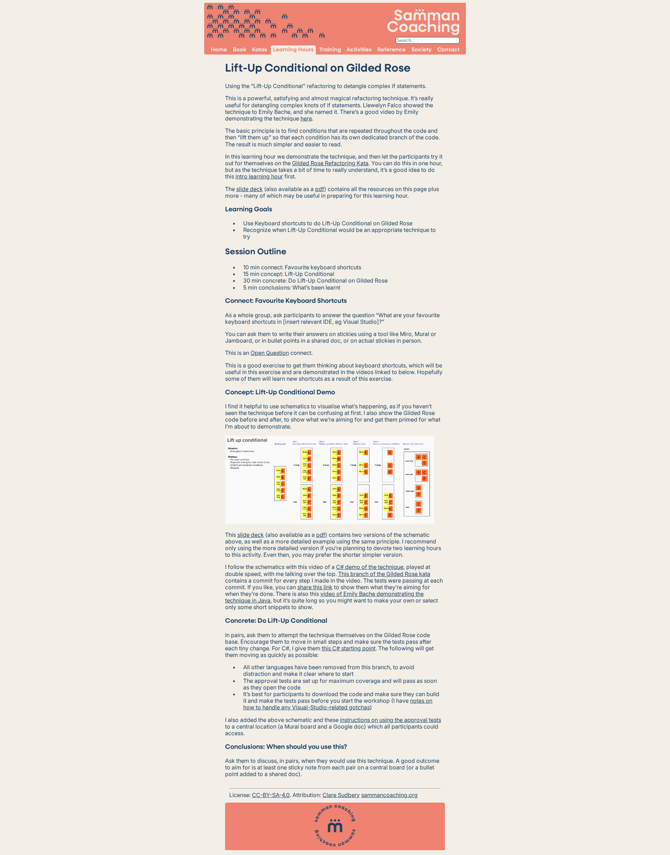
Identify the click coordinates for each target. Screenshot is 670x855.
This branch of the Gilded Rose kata (384, 573)
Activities (359, 50)
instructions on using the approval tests (390, 719)
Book (239, 50)
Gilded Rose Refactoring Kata (330, 163)
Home (219, 50)
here (306, 118)
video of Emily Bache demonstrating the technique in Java (324, 597)
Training (330, 50)
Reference (391, 50)
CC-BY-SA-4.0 (271, 794)
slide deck (249, 188)
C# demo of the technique (369, 566)
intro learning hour (259, 176)
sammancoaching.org (389, 794)
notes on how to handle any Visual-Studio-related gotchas (337, 704)
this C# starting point (348, 648)
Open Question (270, 352)
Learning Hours (293, 50)
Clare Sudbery (341, 794)
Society (421, 50)
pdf (319, 188)
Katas (259, 50)
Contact (448, 50)
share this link (315, 587)
